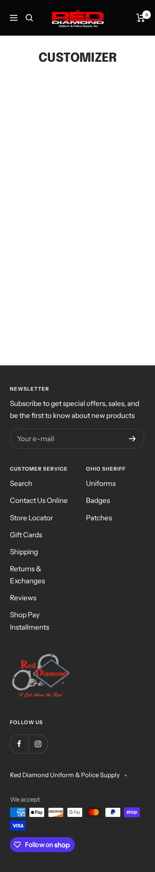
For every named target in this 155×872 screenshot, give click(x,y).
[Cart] (140, 18)
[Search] (29, 18)
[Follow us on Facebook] (19, 743)
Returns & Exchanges (27, 575)
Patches (99, 518)
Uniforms (101, 483)
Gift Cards (26, 535)
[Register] (132, 439)
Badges (98, 500)
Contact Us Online (39, 500)
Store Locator (31, 518)
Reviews (23, 598)
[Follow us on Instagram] (38, 743)
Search (21, 483)
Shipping (24, 552)
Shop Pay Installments (29, 621)
